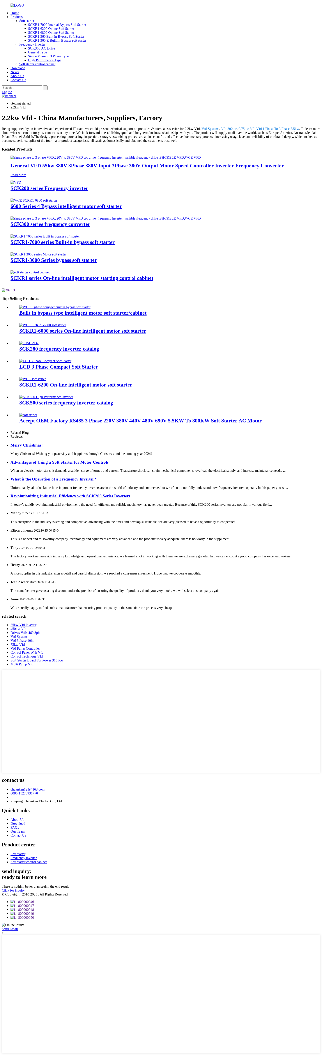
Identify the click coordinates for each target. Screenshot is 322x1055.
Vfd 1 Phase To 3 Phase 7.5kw (277, 129)
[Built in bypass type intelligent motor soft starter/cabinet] (54, 307)
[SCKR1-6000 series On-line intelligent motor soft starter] (42, 325)
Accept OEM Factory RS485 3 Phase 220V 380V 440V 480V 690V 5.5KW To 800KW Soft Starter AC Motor (140, 421)
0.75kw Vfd (247, 129)
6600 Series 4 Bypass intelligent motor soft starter (66, 206)
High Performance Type (44, 60)
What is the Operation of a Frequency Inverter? (53, 479)
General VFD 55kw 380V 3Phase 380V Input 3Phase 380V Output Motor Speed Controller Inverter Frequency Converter (147, 165)
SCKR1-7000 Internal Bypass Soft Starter (57, 25)
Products (17, 17)
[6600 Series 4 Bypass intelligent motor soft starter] (34, 200)
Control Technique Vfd (27, 656)
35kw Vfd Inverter (23, 625)
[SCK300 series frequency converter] (106, 218)
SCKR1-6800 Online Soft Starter (51, 32)
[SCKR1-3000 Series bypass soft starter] (38, 254)
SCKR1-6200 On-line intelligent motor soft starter (75, 385)
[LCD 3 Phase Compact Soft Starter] (45, 361)
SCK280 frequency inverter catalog (59, 349)
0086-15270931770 (24, 793)
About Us (17, 76)
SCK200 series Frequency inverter (49, 188)
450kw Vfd (19, 629)
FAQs (15, 827)
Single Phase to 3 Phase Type (48, 56)
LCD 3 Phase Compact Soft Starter (58, 367)
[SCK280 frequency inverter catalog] (29, 343)
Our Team (18, 831)
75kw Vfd (18, 644)
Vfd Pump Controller (25, 648)
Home (15, 13)
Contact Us (18, 80)
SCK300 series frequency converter (50, 224)
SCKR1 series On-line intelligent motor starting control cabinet (82, 278)
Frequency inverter (32, 44)
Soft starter (26, 21)
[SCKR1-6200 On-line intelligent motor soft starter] (32, 379)
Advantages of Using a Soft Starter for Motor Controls (59, 462)
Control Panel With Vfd (27, 652)
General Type (37, 52)
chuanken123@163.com (27, 789)
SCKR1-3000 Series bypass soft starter (54, 260)
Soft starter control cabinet (37, 64)
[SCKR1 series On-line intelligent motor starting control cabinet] (30, 272)
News (15, 72)
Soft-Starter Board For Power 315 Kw (37, 660)
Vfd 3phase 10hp (22, 640)
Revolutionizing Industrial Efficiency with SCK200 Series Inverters (70, 496)
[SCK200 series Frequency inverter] (16, 182)
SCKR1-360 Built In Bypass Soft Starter (56, 36)
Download (18, 68)
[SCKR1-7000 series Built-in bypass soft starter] (45, 236)
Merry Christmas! (27, 445)
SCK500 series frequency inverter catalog (66, 403)
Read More (18, 175)
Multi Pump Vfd (22, 664)
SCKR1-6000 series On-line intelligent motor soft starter (82, 331)
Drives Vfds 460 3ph (25, 633)
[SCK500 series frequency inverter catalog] (46, 397)
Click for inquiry (13, 890)
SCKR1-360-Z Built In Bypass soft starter (57, 40)
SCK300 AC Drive (41, 48)
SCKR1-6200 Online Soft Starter (51, 28)
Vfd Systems (210, 129)
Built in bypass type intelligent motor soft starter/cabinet (83, 313)
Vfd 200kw (229, 129)
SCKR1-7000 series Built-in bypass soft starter (63, 242)
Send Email (10, 929)
